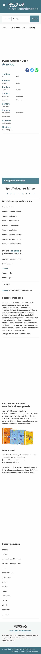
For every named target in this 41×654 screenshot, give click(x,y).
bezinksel (19, 113)
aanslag (5, 550)
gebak (4, 600)
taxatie (19, 100)
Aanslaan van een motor (11, 259)
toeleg (18, 89)
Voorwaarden (32, 652)
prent (4, 582)
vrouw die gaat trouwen (11, 559)
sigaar (4, 591)
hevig (4, 587)
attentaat (6, 113)
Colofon (23, 652)
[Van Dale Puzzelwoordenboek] (17, 5)
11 (34, 194)
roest (18, 83)
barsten (5, 614)
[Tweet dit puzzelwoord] (32, 70)
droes (4, 83)
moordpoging (7, 130)
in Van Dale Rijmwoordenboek (17, 290)
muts (4, 554)
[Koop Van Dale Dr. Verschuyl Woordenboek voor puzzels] (18, 445)
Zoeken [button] (34, 19)
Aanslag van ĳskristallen (11, 244)
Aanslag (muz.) (7, 207)
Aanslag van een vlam (10, 239)
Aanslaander (7, 264)
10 (30, 194)
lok (3, 568)
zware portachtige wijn (11, 563)
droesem (5, 96)
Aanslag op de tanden (10, 221)
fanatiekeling (7, 573)
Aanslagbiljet (7, 273)
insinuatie (6, 577)
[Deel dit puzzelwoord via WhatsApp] (37, 70)
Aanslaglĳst (6, 278)
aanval (5, 89)
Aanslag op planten (9, 230)
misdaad (19, 96)
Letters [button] (6, 19)
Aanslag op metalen (10, 225)
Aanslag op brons (8, 216)
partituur (5, 610)
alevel (4, 605)
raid (17, 77)
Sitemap (14, 652)
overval (5, 100)
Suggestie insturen (14, 180)
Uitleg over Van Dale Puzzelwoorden (16, 334)
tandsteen (6, 117)
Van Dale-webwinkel (10, 462)
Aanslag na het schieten (11, 211)
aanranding (6, 123)
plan (3, 77)
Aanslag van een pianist (11, 235)
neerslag (5, 106)
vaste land (6, 596)
